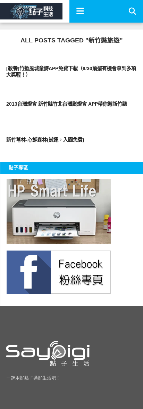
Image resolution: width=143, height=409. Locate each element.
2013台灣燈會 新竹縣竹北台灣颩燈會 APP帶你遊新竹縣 (66, 104)
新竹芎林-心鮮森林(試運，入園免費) (45, 139)
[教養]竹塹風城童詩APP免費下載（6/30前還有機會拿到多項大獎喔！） (71, 72)
